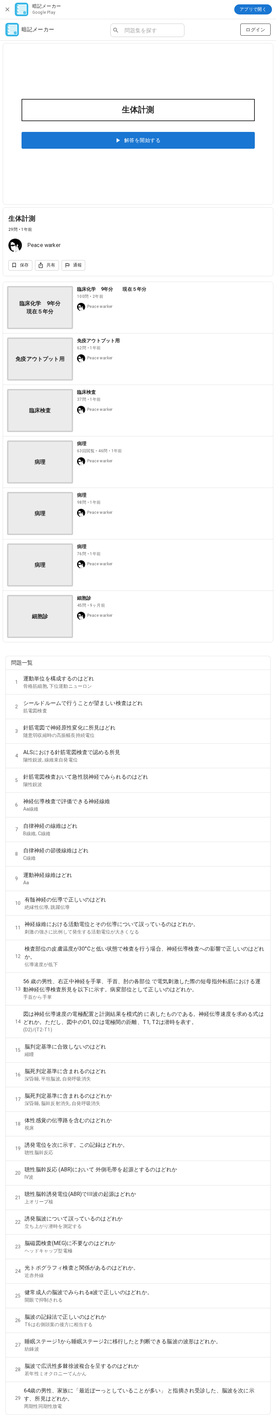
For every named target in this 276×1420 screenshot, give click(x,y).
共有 (51, 265)
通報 (77, 265)
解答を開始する (142, 140)
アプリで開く (253, 9)
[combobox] (151, 30)
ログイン (255, 29)
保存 (24, 265)
